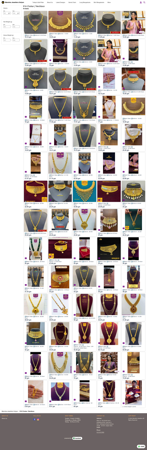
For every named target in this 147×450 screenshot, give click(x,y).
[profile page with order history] (141, 2)
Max (14, 11)
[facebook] (34, 419)
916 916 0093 (100, 432)
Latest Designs (60, 2)
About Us (50, 2)
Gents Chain (72, 2)
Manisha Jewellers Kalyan (14, 2)
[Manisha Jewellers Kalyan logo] (3, 2)
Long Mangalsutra (84, 2)
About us (4, 418)
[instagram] (38, 419)
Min (4, 11)
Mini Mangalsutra (99, 2)
